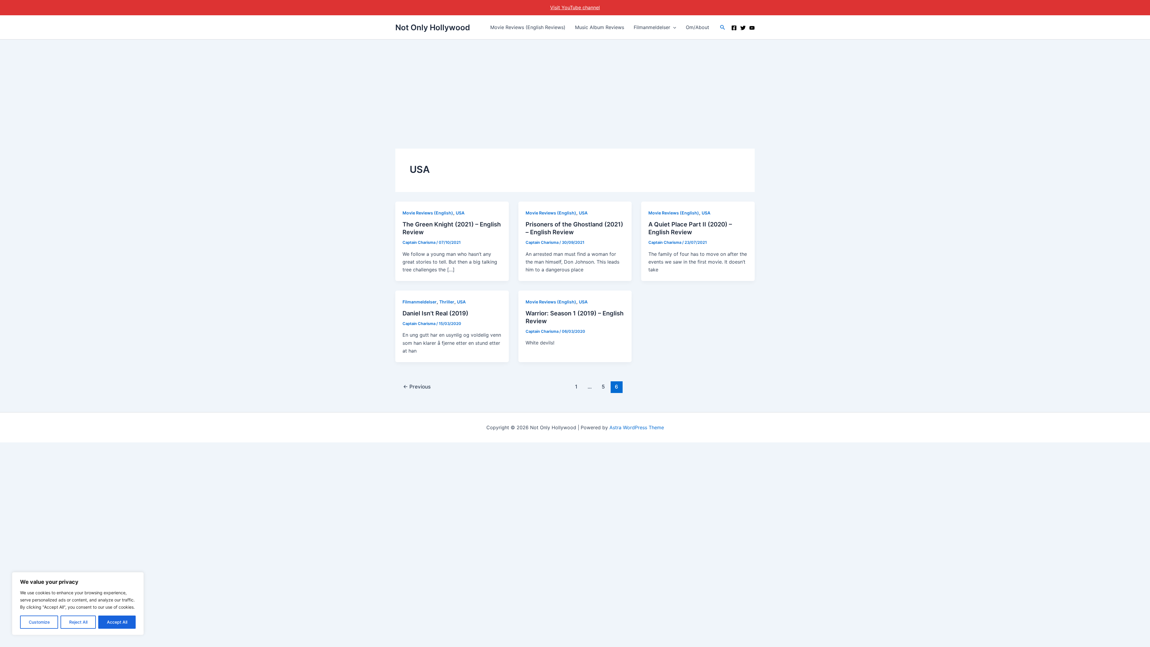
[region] (78, 603)
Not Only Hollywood (432, 27)
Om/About (697, 27)
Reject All (78, 622)
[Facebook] (734, 28)
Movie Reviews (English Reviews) (527, 27)
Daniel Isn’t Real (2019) (435, 313)
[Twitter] (743, 28)
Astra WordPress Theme (636, 427)
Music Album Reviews (599, 27)
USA (460, 212)
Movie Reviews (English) (427, 212)
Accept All (117, 622)
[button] (673, 27)
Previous (417, 386)
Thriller (446, 301)
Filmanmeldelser (652, 27)
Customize (39, 622)
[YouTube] (752, 28)
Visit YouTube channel (575, 7)
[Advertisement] (575, 84)
